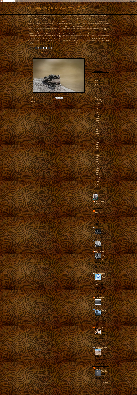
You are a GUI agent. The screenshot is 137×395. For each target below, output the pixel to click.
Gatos (34, 28)
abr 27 (98, 122)
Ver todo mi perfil (97, 203)
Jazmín (66, 30)
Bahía (64, 18)
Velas (29, 43)
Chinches (59, 21)
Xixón (66, 43)
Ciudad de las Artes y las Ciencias (74, 21)
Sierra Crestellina (65, 40)
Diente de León (88, 23)
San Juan (85, 38)
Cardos (90, 20)
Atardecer (106, 17)
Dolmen (98, 23)
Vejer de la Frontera (105, 42)
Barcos (78, 18)
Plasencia (32, 37)
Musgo (42, 33)
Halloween (84, 28)
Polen (49, 37)
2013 (96, 186)
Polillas (52, 37)
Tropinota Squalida (75, 42)
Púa (83, 37)
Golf (58, 28)
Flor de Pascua (47, 26)
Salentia (76, 38)
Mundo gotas (31, 33)
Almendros (104, 15)
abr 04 (98, 170)
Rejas (39, 38)
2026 (96, 73)
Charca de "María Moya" (50, 21)
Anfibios (47, 17)
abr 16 (98, 144)
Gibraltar (52, 28)
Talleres (90, 40)
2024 (96, 78)
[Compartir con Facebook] (61, 98)
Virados (53, 43)
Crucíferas (46, 23)
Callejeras (75, 20)
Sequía (54, 40)
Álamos (76, 15)
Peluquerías (77, 35)
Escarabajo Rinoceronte (43, 25)
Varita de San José (95, 42)
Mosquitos (107, 32)
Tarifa (93, 40)
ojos (97, 33)
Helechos (91, 28)
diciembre (99, 99)
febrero (98, 179)
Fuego (85, 26)
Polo (54, 37)
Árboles (71, 17)
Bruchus (34, 20)
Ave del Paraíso (45, 18)
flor (43, 26)
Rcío (108, 37)
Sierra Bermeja (59, 40)
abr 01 (98, 174)
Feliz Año (105, 25)
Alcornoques (88, 15)
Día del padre (82, 23)
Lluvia (94, 30)
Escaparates (37, 25)
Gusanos (78, 28)
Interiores (48, 30)
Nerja (62, 33)
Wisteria (63, 43)
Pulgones (101, 37)
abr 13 (98, 150)
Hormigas (33, 30)
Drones (105, 23)
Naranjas (54, 33)
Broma (32, 20)
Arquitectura (91, 17)
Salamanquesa (72, 38)
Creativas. (39, 23)
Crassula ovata (34, 23)
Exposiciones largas (93, 25)
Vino (50, 43)
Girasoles (55, 28)
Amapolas (40, 17)
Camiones (78, 20)
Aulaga (36, 18)
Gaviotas (37, 28)
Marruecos (74, 32)
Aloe (108, 15)
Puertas (91, 37)
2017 (96, 93)
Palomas (64, 35)
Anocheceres (57, 17)
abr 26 (98, 125)
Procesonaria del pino (69, 37)
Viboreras (45, 43)
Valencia (83, 42)
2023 (96, 80)
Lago (78, 30)
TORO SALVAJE (99, 211)
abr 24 (98, 127)
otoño (32, 35)
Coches (85, 21)
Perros (90, 35)
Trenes (70, 42)
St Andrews (87, 40)
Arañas (66, 17)
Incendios (39, 30)
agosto (98, 108)
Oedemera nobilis (93, 33)
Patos (74, 35)
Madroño (40, 32)
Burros (47, 20)
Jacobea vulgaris (60, 30)
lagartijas (71, 30)
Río (53, 38)
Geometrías (48, 28)
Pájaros (56, 35)
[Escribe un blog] (58, 98)
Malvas (46, 32)
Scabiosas (37, 40)
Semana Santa (41, 40)
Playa (43, 37)
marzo (98, 177)
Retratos (44, 38)
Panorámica (70, 35)
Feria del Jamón (36, 26)
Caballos (59, 20)
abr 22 (98, 131)
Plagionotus (107, 35)
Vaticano (99, 42)
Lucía (97, 30)
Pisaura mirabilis (102, 35)
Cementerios (34, 21)
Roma (61, 38)
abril (97, 116)
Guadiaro (71, 28)
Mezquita (81, 32)
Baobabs (75, 18)
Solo (102, 299)
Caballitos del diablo (53, 20)
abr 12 (98, 153)
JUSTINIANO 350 (99, 212)
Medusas (78, 32)
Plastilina (36, 37)
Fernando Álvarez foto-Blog (57, 8)
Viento (48, 43)
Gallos (100, 26)
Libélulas (88, 30)
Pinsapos (93, 35)
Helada (88, 28)
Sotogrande (82, 40)
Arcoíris (74, 17)
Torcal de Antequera (55, 42)
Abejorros (47, 15)
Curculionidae (65, 23)
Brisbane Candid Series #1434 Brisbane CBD (104, 256)
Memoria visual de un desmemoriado (101, 348)
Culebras (60, 23)
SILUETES (104, 229)
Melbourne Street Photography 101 (99, 252)
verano (31, 43)
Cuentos (49, 23)
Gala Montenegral (93, 26)
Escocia (58, 25)
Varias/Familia (88, 42)
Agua (67, 15)
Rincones (50, 38)
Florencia (62, 26)
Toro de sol (61, 42)
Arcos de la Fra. (79, 17)
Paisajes (53, 35)
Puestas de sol (96, 37)
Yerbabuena (69, 43)
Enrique (34, 25)
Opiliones (102, 33)
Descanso (78, 23)
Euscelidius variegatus (79, 25)
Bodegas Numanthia (106, 18)
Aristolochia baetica (86, 17)
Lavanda (80, 30)
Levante (84, 30)
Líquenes (91, 30)
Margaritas (65, 32)
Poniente (57, 37)
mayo (98, 114)
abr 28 (98, 120)
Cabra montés (63, 20)
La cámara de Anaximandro (98, 368)
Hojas (94, 28)
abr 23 (98, 129)
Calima (71, 20)
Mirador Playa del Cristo (88, 32)
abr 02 (98, 172)
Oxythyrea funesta (43, 35)
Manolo (56, 32)
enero (98, 181)
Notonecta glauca (83, 33)
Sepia (51, 40)
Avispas (55, 18)
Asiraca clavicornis (97, 17)
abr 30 (98, 118)
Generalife (44, 28)
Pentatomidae (81, 35)
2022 (96, 82)
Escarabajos (50, 25)
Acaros (58, 15)
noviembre (99, 101)
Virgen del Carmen (58, 43)
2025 (96, 75)
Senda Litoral (47, 40)
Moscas (103, 32)
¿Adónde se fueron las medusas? (104, 351)
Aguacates (69, 15)
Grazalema (68, 28)
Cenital (38, 21)
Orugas (29, 35)
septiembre (99, 105)
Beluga (84, 18)
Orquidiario (107, 33)
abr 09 (98, 159)
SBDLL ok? (104, 310)
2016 (96, 95)
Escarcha (54, 25)
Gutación (81, 28)
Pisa (98, 35)
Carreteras (94, 20)
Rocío (58, 38)
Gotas (61, 28)
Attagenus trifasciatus (31, 18)
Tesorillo (102, 40)
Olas (99, 33)
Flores (65, 26)
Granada (64, 28)
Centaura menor (42, 21)
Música (46, 33)
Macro (102, 30)
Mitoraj (97, 32)
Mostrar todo (105, 382)
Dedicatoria (70, 23)
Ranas (106, 37)
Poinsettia (46, 37)
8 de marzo (40, 15)
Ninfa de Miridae (71, 33)
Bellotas (81, 18)
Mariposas (70, 32)
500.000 (33, 15)
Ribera (47, 38)
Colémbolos (92, 21)
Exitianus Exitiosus (86, 25)
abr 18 (98, 140)
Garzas (31, 28)
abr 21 (98, 133)
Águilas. (73, 15)
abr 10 (98, 157)
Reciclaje (29, 38)
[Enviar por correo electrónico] (56, 98)
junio (97, 112)
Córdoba (29, 23)
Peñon (85, 35)
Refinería (32, 38)
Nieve (67, 33)
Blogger (78, 391)
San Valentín (102, 38)
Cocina (88, 21)
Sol (79, 40)
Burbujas (44, 20)
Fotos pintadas (70, 26)
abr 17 (98, 142)
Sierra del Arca (72, 40)
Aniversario (51, 17)
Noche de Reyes (77, 33)
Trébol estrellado (66, 42)
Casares (105, 20)
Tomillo (50, 42)
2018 (96, 91)
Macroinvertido (33, 32)
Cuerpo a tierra (54, 23)
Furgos (88, 26)
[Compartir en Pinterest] (62, 98)
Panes (67, 35)
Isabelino (55, 30)
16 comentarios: (50, 97)
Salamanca (68, 38)
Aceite (60, 15)
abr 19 (98, 138)
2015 (96, 97)
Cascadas (107, 20)
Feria (33, 26)
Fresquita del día (77, 26)
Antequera (63, 17)
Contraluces (101, 21)
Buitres (42, 20)
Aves (49, 18)
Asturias (102, 17)
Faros (102, 25)
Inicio (60, 107)
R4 (104, 37)
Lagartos (75, 30)
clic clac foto (98, 227)
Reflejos (36, 38)
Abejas (43, 15)
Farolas (99, 25)
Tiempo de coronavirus (40, 42)
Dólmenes (101, 23)
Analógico (44, 17)
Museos (39, 33)
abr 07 (98, 163)
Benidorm (87, 18)
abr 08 (98, 161)
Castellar (30, 21)
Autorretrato (40, 18)
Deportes (74, 23)
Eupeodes (73, 25)
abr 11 (98, 155)
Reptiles (41, 38)
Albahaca (79, 15)
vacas (80, 42)
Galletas (98, 26)
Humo (36, 30)
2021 (96, 84)
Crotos (43, 23)
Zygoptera (77, 43)
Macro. (106, 30)
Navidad (59, 33)
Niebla (64, 33)
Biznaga (98, 18)
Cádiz (69, 20)
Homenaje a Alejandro (99, 28)
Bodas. (101, 18)
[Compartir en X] (59, 98)
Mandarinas (53, 32)
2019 (96, 88)
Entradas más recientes (35, 107)
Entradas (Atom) (61, 111)
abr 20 (98, 135)
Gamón (103, 26)
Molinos (99, 32)
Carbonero (86, 20)
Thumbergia (30, 42)
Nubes (87, 33)
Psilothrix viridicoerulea (77, 37)
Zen (74, 43)
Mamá (49, 32)
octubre (98, 103)
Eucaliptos (69, 25)
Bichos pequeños (93, 18)
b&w (61, 18)
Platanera (39, 37)
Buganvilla (38, 20)
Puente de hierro (87, 37)
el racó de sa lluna (100, 327)
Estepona (63, 25)
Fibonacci (41, 26)
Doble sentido (94, 23)
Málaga (43, 32)
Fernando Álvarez (100, 201)
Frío (83, 26)
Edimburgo (30, 25)
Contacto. (96, 21)
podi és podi (98, 309)
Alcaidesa (83, 15)
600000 (36, 15)
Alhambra (96, 15)
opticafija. (98, 240)
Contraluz (107, 21)
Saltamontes (80, 38)
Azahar (58, 18)
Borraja (29, 20)
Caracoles (83, 20)
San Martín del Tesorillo (94, 38)
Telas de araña (96, 40)
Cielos (62, 21)
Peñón (88, 35)
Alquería (31, 17)
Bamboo (72, 18)
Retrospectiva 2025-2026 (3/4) (104, 372)
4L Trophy (30, 15)
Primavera (62, 37)
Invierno (52, 30)
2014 (96, 184)
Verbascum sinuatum (37, 43)
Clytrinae (81, 21)
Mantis (59, 32)
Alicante (100, 15)
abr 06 (98, 166)
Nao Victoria (50, 33)
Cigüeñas (66, 21)
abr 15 (98, 146)
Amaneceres (36, 17)
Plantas (29, 37)
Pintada (96, 35)
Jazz (69, 30)
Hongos (105, 28)
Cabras (67, 20)
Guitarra (74, 28)
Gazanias (41, 28)
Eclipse (107, 23)
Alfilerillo (92, 15)
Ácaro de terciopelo (53, 15)
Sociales (77, 40)
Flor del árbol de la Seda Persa (55, 26)
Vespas (43, 43)
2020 (96, 86)
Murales (36, 33)
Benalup (35, 101)
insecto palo (44, 30)
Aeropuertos (63, 15)
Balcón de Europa (68, 18)
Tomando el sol (35, 56)
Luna (100, 30)
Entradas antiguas (84, 107)
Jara (64, 30)
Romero (64, 38)
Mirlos (94, 32)
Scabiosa (33, 40)
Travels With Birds (100, 273)
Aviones (52, 18)
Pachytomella (48, 35)
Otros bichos (37, 35)
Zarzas (73, 43)
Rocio (55, 38)
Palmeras (60, 35)
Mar (62, 32)
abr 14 (98, 148)
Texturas (107, 40)
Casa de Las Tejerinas (99, 20)
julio (97, 110)
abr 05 (98, 168)
